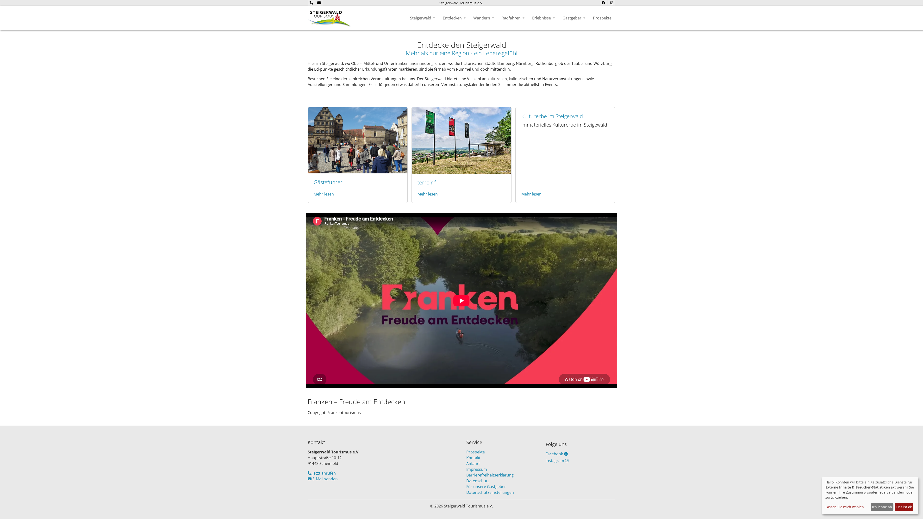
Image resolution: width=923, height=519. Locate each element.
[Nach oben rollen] (912, 508)
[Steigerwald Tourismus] (329, 18)
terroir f (427, 182)
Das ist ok (904, 507)
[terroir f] (461, 140)
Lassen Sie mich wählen (844, 507)
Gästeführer (328, 182)
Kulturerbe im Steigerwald (552, 116)
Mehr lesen (324, 194)
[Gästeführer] (357, 139)
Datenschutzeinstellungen (490, 492)
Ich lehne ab (882, 507)
